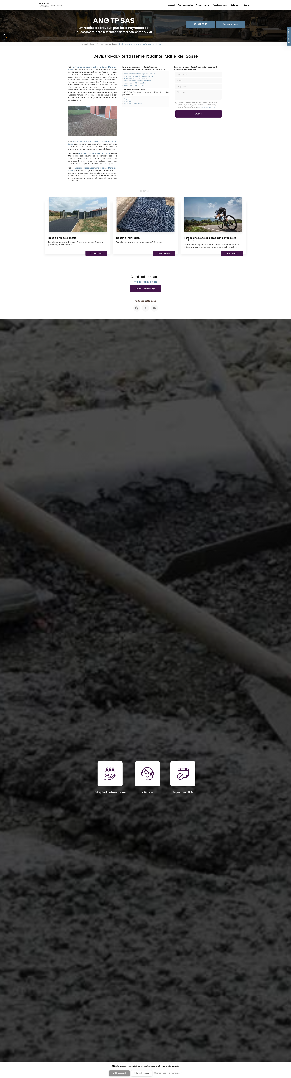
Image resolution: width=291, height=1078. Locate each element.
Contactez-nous (230, 24)
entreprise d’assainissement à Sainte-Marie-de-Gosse (92, 169)
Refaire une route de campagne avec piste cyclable (210, 239)
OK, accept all (120, 1073)
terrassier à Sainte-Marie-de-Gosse (94, 153)
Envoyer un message (145, 288)
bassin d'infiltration (128, 238)
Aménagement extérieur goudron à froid (139, 74)
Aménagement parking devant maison (138, 76)
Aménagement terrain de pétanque (137, 81)
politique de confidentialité (206, 107)
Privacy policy (176, 1073)
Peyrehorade (129, 101)
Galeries (234, 5)
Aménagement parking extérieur (136, 78)
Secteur (93, 44)
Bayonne (127, 99)
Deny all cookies (142, 1073)
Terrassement (202, 5)
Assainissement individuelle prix (136, 83)
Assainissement (220, 5)
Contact (247, 5)
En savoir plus (96, 253)
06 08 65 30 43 (200, 24)
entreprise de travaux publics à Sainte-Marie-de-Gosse (92, 68)
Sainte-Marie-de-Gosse (108, 44)
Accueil (171, 5)
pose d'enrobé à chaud (62, 238)
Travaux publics (185, 5)
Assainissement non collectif (134, 85)
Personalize (161, 1073)
